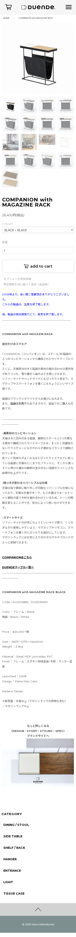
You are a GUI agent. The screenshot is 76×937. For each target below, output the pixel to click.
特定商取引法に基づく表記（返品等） (27, 284)
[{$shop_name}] (37, 7)
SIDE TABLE (12, 836)
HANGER (10, 859)
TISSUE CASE (13, 893)
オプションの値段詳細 (17, 279)
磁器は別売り (18, 403)
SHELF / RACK (14, 847)
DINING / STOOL (16, 824)
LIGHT (8, 882)
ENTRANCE (12, 870)
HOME (6, 18)
